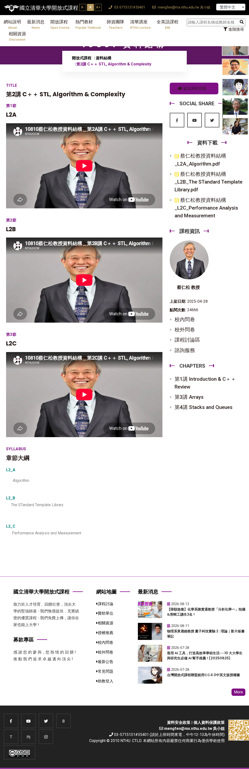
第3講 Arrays (189, 397)
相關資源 (17, 36)
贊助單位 (105, 613)
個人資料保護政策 (209, 722)
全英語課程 (167, 24)
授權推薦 (105, 632)
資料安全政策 (178, 722)
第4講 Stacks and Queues (203, 407)
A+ (98, 7)
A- (83, 7)
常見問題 (105, 671)
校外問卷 (185, 330)
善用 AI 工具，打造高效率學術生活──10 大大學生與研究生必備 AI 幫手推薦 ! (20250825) (204, 656)
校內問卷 (185, 319)
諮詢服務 (185, 350)
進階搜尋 (235, 29)
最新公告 (105, 661)
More (238, 692)
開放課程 (60, 24)
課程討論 (105, 603)
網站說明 (12, 24)
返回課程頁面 (194, 88)
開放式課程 (81, 58)
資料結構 (103, 58)
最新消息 (35, 24)
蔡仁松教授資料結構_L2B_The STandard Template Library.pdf (208, 182)
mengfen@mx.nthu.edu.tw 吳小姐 (183, 7)
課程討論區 (187, 340)
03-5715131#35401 (129, 7)
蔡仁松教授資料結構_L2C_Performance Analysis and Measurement (206, 208)
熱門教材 (88, 24)
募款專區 (23, 639)
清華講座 (140, 24)
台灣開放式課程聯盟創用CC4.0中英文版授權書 (203, 674)
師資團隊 (115, 24)
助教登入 (105, 681)
